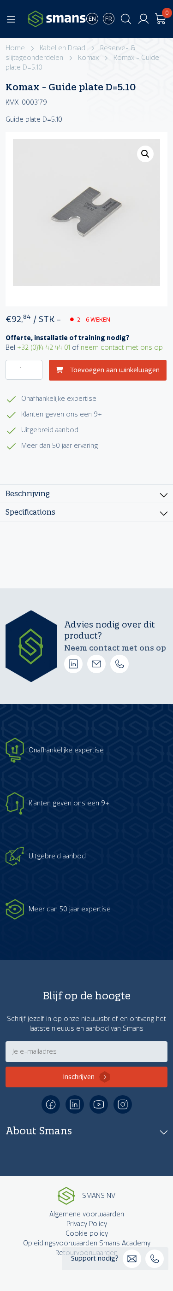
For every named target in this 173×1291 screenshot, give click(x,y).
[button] (145, 154)
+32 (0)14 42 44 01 (43, 348)
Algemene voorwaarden (86, 1214)
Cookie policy (87, 1234)
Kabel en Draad (62, 48)
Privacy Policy (86, 1224)
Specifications (30, 512)
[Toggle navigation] (11, 19)
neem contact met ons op (122, 348)
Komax (88, 58)
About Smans (39, 1131)
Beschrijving (28, 493)
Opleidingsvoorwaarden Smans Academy (86, 1243)
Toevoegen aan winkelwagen (114, 370)
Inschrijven (79, 1077)
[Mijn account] (143, 18)
